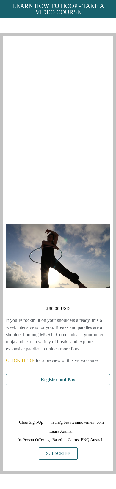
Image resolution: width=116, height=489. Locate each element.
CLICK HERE (20, 360)
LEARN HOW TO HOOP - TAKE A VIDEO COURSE (58, 9)
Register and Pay (58, 379)
